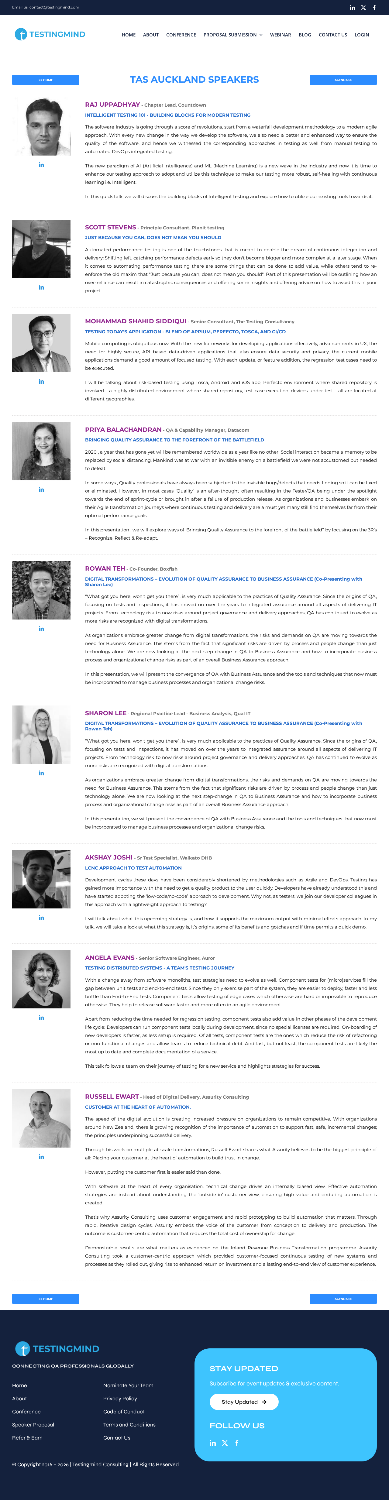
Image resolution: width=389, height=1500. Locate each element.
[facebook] (237, 1443)
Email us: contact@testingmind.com (45, 7)
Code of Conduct (124, 1411)
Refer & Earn (27, 1437)
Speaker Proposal (33, 1424)
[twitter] (225, 1443)
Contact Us (116, 1437)
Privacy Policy (120, 1398)
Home (19, 1385)
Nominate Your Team (128, 1385)
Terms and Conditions (129, 1424)
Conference (26, 1411)
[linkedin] (41, 164)
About (19, 1398)
